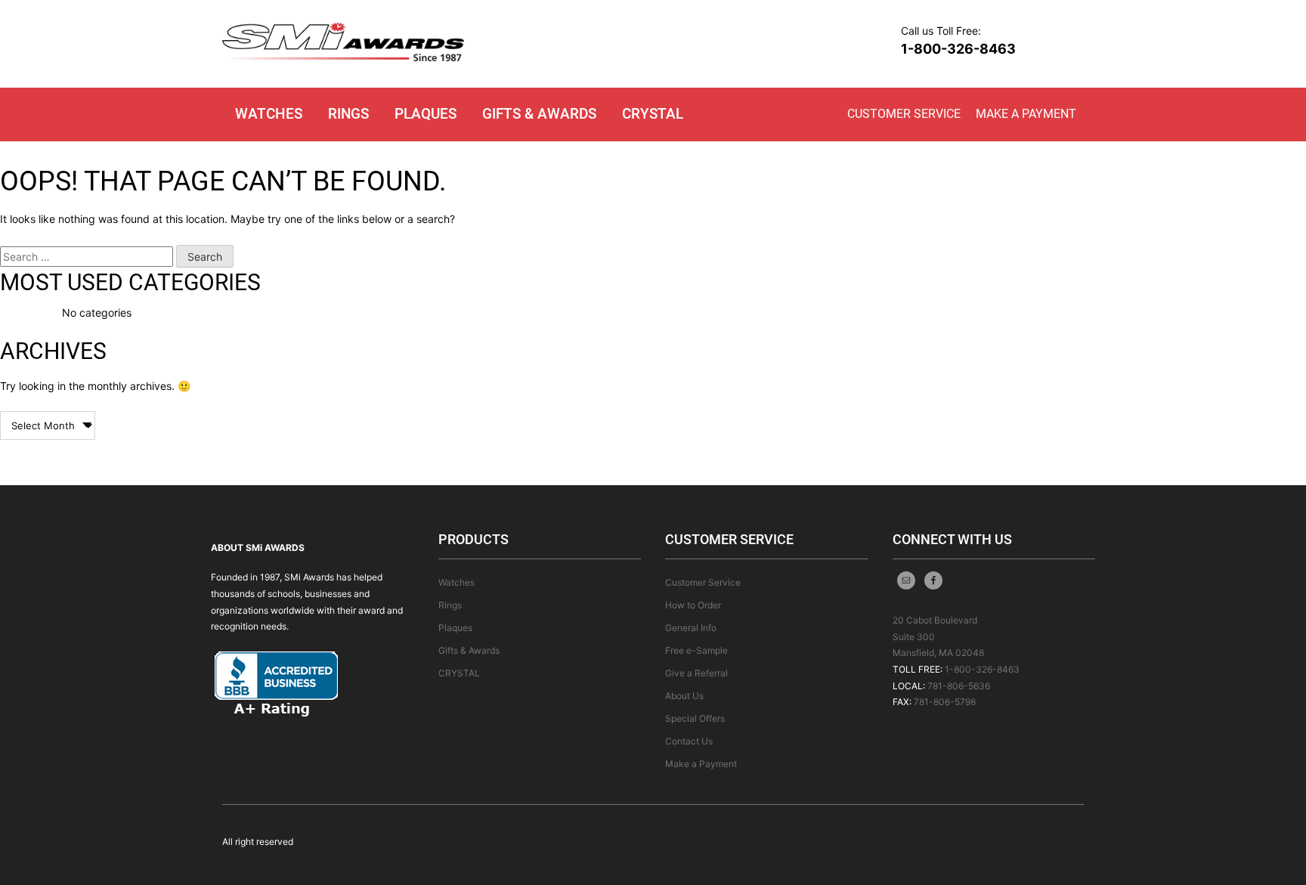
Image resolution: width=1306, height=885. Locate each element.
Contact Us (689, 741)
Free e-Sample (696, 650)
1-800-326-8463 (958, 49)
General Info (690, 627)
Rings (348, 113)
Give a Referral (696, 673)
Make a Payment (1026, 114)
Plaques (425, 113)
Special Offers (695, 718)
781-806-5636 (958, 686)
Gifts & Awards (539, 113)
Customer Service (904, 114)
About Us (684, 695)
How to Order (693, 605)
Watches (268, 113)
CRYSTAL (652, 113)
